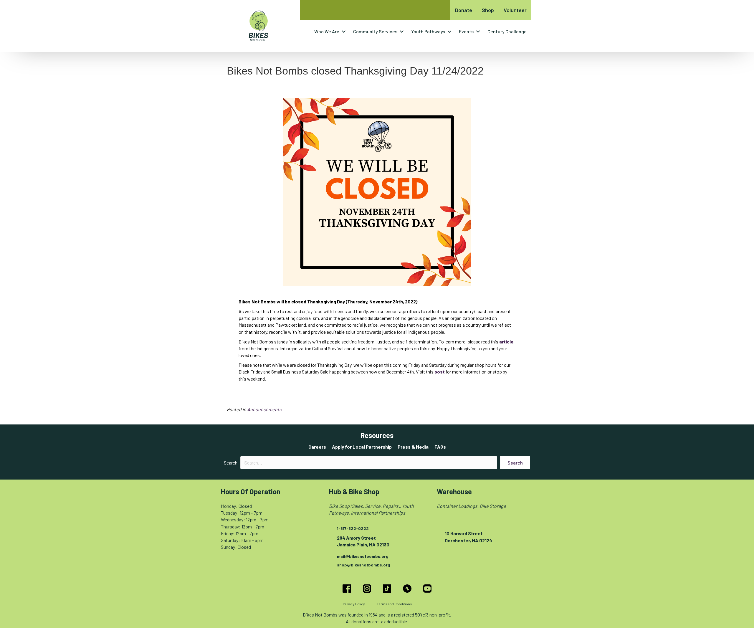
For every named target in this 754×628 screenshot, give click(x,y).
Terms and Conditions (394, 604)
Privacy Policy (354, 604)
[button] (343, 31)
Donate (463, 10)
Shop (488, 10)
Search (230, 462)
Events (466, 31)
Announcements (264, 409)
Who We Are (326, 31)
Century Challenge (507, 31)
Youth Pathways (428, 31)
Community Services (375, 31)
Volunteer (515, 10)
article (506, 341)
